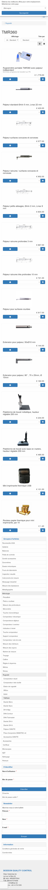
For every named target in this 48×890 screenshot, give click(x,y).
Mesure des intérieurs (10, 644)
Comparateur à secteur (11, 624)
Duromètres (6, 562)
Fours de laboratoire (9, 570)
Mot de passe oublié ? (10, 797)
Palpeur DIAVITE (9, 729)
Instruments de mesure (10, 578)
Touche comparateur (10, 632)
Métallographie (7, 589)
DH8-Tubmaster (9, 717)
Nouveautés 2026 (8, 543)
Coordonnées (7, 852)
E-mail (4, 827)
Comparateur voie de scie (12, 640)
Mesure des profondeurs (11, 605)
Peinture (5, 760)
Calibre (5, 659)
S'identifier (24, 789)
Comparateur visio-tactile (12, 682)
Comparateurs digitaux (11, 620)
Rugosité (6, 675)
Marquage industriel (9, 582)
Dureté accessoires (9, 558)
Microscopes (6, 749)
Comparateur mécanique (12, 617)
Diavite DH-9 (7, 721)
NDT (3, 753)
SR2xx (5, 690)
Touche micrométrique (11, 613)
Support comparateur (10, 636)
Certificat (6, 745)
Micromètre (7, 609)
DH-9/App (6, 710)
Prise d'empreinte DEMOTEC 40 (14, 733)
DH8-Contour (8, 713)
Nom (4, 819)
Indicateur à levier (9, 628)
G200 (5, 694)
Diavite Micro (8, 702)
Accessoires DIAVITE (10, 737)
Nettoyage (6, 757)
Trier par (41, 36)
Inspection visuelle (8, 574)
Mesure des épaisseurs (10, 586)
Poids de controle (8, 555)
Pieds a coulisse (8, 601)
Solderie (5, 547)
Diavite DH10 (8, 725)
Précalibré (6, 597)
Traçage (6, 655)
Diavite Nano (8, 706)
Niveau (5, 671)
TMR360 (6, 698)
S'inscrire (5, 793)
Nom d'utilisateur (8, 771)
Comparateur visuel (10, 679)
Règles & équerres (9, 663)
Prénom (5, 811)
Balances (5, 551)
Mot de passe (7, 779)
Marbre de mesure (9, 651)
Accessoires (7, 741)
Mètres (5, 667)
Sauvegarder (24, 13)
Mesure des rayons (10, 648)
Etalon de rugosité (9, 686)
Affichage (15, 36)
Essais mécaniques (9, 566)
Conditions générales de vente (13, 849)
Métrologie (6, 593)
